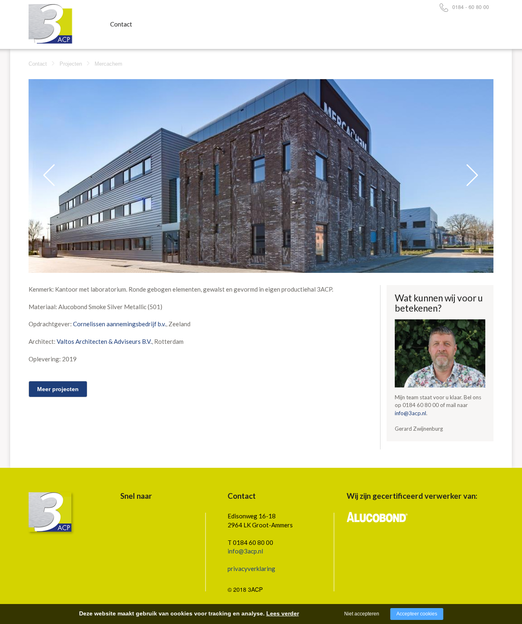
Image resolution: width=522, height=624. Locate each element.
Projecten (71, 64)
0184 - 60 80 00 (470, 7)
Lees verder (282, 613)
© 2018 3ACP (245, 589)
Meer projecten (58, 389)
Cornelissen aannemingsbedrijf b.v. (119, 323)
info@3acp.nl (410, 413)
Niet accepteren (361, 614)
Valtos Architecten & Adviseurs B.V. (104, 341)
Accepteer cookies (416, 614)
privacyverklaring (251, 568)
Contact (121, 24)
